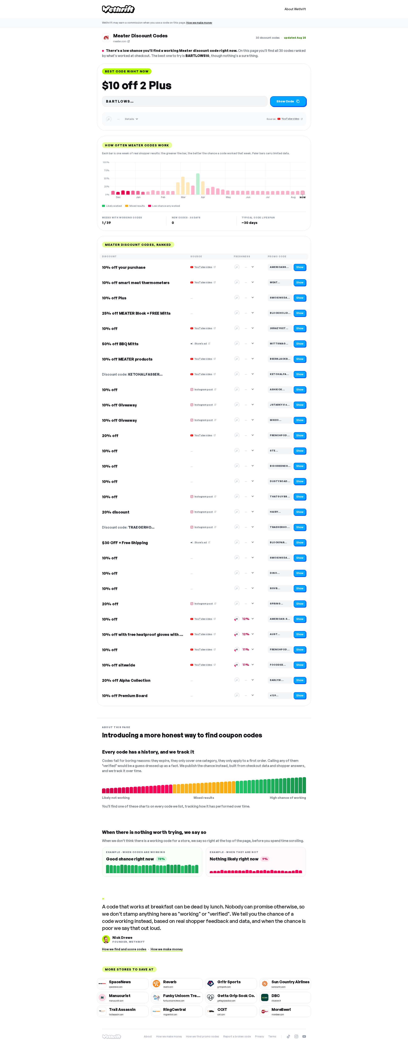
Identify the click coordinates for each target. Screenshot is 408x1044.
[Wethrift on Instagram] (296, 1036)
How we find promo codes (202, 1036)
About (148, 1036)
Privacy (259, 1036)
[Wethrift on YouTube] (304, 1036)
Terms (272, 1036)
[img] (204, 180)
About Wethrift (295, 9)
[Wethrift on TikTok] (288, 1036)
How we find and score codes (124, 949)
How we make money (199, 22)
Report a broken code (237, 1036)
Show (299, 267)
